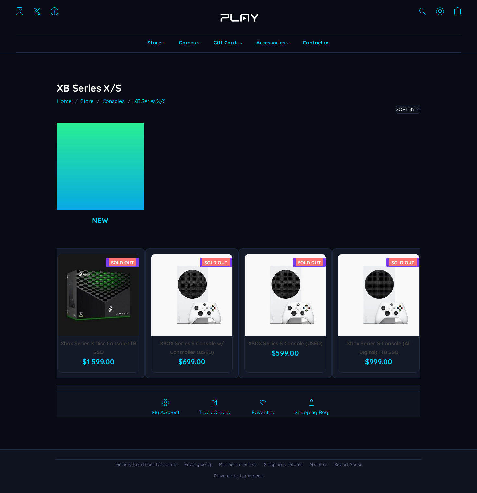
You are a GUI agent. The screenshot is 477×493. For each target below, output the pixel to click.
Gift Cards (227, 42)
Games (188, 42)
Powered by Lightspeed (238, 476)
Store (155, 42)
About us (318, 464)
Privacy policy (198, 464)
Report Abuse (348, 464)
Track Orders (214, 412)
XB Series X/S (150, 101)
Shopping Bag (311, 412)
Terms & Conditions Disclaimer (146, 464)
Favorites (263, 412)
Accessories (271, 42)
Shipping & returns (283, 464)
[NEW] (100, 166)
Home (64, 101)
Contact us (316, 42)
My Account (165, 412)
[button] (238, 18)
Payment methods (238, 464)
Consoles (114, 101)
